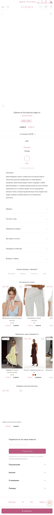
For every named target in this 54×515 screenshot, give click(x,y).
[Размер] (27, 158)
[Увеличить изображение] (51, 14)
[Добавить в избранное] (3, 106)
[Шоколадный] (35, 375)
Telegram (23, 274)
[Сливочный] (13, 375)
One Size (12, 320)
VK (23, 502)
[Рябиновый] (33, 375)
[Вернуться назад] (2, 14)
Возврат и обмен (12, 259)
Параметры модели (13, 229)
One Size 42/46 (12, 372)
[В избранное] (21, 287)
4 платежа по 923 (26, 134)
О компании (14, 481)
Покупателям (14, 465)
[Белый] (11, 323)
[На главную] (24, 7)
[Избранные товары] (40, 7)
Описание (10, 173)
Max (44, 274)
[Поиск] (7, 7)
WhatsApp (11, 274)
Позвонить (34, 274)
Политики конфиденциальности (18, 458)
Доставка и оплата (13, 239)
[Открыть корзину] (45, 7)
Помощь (12, 488)
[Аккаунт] (51, 7)
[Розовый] (13, 323)
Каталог (12, 473)
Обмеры (9, 209)
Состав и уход (11, 219)
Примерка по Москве (14, 249)
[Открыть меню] (2, 7)
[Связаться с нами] (49, 502)
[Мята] (11, 375)
